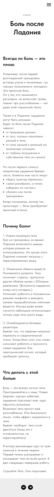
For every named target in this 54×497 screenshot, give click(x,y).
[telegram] (30, 487)
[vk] (23, 487)
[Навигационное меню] (49, 4)
